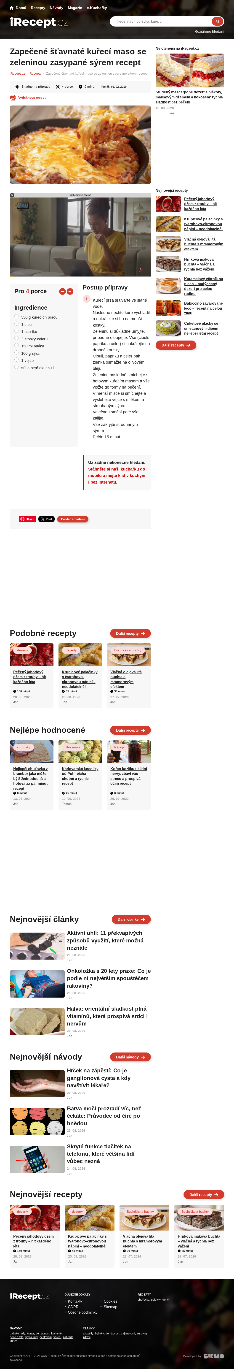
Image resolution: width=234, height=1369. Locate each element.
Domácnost (42, 1333)
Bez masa (73, 747)
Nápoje (119, 747)
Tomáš (105, 86)
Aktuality (88, 1333)
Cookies (110, 1301)
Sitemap (110, 1307)
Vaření (57, 1337)
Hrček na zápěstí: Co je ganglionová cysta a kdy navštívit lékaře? (98, 1077)
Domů (21, 8)
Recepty (38, 8)
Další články (128, 919)
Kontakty (75, 1301)
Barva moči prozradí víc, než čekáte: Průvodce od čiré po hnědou (104, 1115)
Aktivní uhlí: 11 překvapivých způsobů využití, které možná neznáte (105, 940)
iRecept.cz (17, 73)
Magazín (75, 8)
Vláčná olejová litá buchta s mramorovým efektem (203, 244)
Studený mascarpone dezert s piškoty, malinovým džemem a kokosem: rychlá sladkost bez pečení (189, 97)
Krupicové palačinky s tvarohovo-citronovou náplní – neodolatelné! (203, 224)
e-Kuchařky (97, 8)
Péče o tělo (17, 1337)
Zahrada (68, 1337)
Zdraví (13, 1340)
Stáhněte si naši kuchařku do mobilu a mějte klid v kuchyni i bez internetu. (116, 476)
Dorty (165, 1299)
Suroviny (142, 1333)
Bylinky (99, 1333)
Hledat (217, 21)
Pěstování (46, 1337)
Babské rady (17, 1333)
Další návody (127, 1057)
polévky (156, 1299)
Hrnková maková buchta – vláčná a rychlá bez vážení (199, 264)
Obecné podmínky (82, 1312)
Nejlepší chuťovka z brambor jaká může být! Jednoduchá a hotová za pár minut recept (30, 778)
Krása (30, 1333)
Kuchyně (56, 1333)
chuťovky (23, 747)
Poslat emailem (73, 519)
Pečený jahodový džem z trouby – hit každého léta (29, 677)
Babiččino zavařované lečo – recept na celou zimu (203, 308)
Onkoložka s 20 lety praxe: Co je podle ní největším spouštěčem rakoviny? (109, 978)
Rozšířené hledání (209, 31)
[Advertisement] (80, 577)
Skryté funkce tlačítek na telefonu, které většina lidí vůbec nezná (101, 1153)
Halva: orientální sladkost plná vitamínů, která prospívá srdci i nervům (107, 1016)
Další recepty (127, 634)
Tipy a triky (31, 1337)
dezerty (22, 650)
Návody (56, 8)
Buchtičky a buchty (127, 650)
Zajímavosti (128, 1333)
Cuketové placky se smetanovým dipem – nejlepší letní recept (202, 328)
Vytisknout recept (32, 97)
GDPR (73, 1307)
